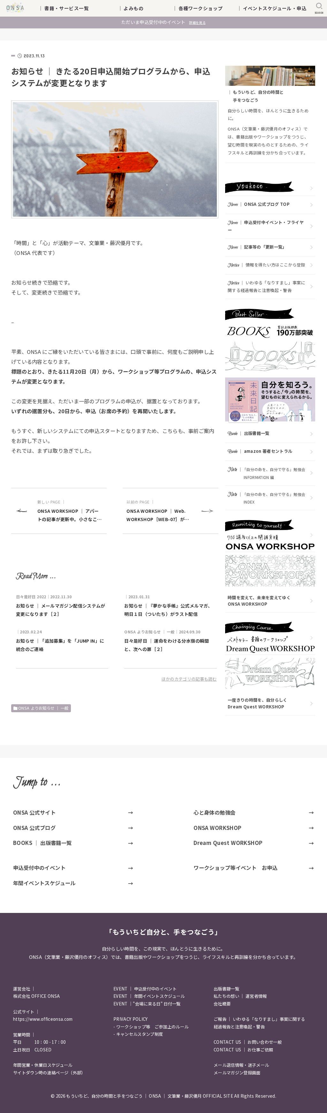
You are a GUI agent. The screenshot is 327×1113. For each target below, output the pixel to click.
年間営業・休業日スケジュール (42, 1065)
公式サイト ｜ (26, 1012)
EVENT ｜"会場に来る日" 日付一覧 (147, 1004)
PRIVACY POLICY (130, 1019)
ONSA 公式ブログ (34, 828)
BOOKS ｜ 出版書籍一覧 (42, 843)
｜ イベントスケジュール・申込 (272, 8)
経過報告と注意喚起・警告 (239, 1027)
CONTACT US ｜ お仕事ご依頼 (243, 1050)
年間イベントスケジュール (44, 883)
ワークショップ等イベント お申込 (236, 867)
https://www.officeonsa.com (43, 1019)
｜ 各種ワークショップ (202, 8)
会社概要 (222, 1004)
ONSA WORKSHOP (217, 828)
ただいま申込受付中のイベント (163, 22)
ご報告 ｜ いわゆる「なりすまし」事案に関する (259, 1019)
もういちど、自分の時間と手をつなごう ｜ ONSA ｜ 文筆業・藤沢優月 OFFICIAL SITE (149, 1096)
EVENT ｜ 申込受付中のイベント (145, 989)
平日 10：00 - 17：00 (39, 1042)
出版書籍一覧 (226, 989)
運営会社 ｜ (24, 989)
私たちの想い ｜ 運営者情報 (240, 996)
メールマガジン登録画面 (237, 1073)
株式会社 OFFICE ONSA (36, 996)
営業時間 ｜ (24, 1035)
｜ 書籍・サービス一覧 (68, 8)
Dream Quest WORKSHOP (228, 843)
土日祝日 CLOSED (32, 1050)
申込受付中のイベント (39, 867)
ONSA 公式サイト (34, 812)
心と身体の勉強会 (214, 812)
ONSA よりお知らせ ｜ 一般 (43, 708)
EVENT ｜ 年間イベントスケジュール (149, 996)
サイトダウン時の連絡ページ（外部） (49, 1073)
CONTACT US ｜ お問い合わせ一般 (248, 1042)
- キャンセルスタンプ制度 (138, 1034)
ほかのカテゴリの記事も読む (189, 679)
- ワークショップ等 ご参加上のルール (150, 1027)
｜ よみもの (140, 8)
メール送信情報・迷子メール (241, 1065)
